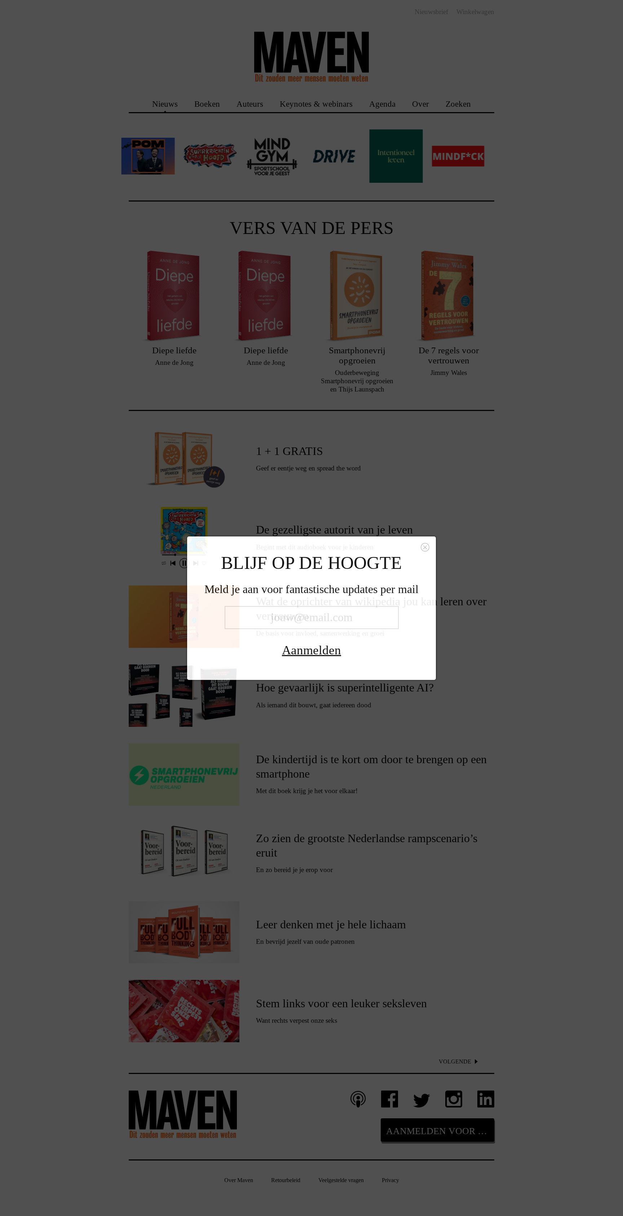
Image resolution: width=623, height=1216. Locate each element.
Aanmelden (311, 650)
